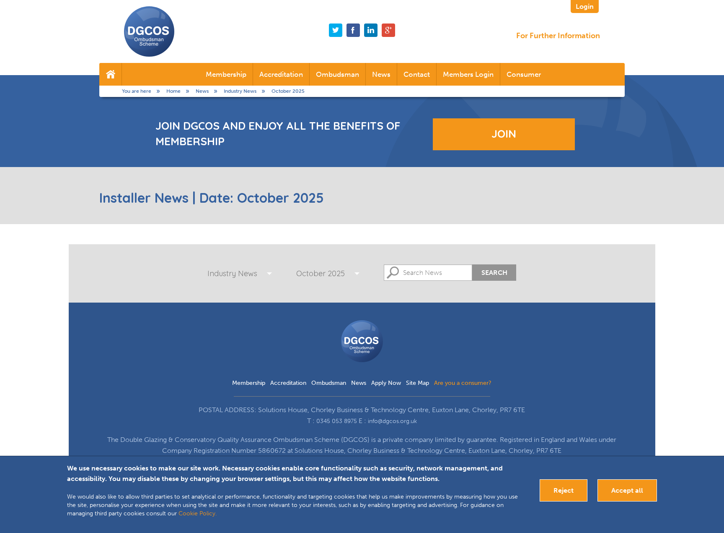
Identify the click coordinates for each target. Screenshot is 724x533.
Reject (563, 490)
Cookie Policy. (197, 513)
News (381, 74)
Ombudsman (337, 74)
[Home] (110, 74)
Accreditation (281, 74)
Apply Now (386, 383)
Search (494, 273)
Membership (226, 74)
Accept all (627, 490)
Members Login (468, 74)
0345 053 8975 (336, 421)
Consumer (524, 74)
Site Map (417, 383)
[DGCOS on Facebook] (353, 30)
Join (503, 134)
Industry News (232, 273)
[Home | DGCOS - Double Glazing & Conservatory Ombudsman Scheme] (149, 31)
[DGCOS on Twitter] (335, 30)
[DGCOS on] (371, 30)
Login (585, 6)
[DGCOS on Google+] (388, 30)
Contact (416, 74)
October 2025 (320, 273)
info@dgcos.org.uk (392, 421)
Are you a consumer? (462, 383)
